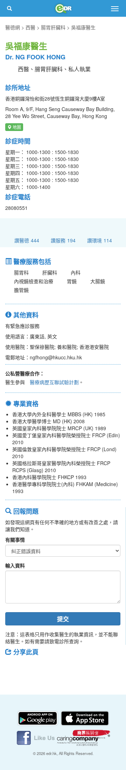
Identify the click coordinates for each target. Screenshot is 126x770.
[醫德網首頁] (63, 8)
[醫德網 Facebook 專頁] (36, 737)
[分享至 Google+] (50, 667)
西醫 (30, 27)
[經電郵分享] (68, 667)
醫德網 (12, 27)
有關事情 (15, 539)
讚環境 (99, 240)
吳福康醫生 (83, 27)
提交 (63, 619)
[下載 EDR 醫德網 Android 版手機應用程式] (38, 717)
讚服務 (63, 240)
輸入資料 (15, 565)
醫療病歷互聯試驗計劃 (54, 382)
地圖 (16, 127)
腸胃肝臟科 (53, 27)
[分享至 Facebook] (13, 667)
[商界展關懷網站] (83, 737)
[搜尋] (9, 8)
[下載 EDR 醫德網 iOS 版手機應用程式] (85, 717)
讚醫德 (26, 240)
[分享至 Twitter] (31, 667)
